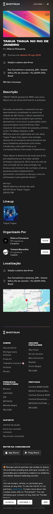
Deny (46, 502)
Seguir (45, 241)
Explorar (38, 4)
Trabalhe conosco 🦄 (13, 363)
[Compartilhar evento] (47, 4)
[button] (45, 240)
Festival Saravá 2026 (39, 395)
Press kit (7, 359)
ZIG (4, 397)
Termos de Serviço (21, 508)
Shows (6, 371)
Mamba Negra (10, 405)
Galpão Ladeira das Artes (20, 270)
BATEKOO (7, 401)
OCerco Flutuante (16, 49)
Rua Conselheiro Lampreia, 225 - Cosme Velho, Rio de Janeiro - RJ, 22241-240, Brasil (27, 280)
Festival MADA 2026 (38, 386)
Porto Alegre (35, 366)
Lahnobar (8, 393)
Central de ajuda (11, 425)
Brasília (32, 362)
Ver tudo (33, 370)
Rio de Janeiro (36, 354)
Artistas (7, 367)
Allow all (9, 502)
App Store (14, 453)
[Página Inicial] (11, 4)
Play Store (33, 453)
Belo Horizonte (36, 358)
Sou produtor (9, 347)
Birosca (7, 389)
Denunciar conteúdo (13, 436)
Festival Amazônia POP (40, 399)
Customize (23, 502)
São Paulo (34, 349)
